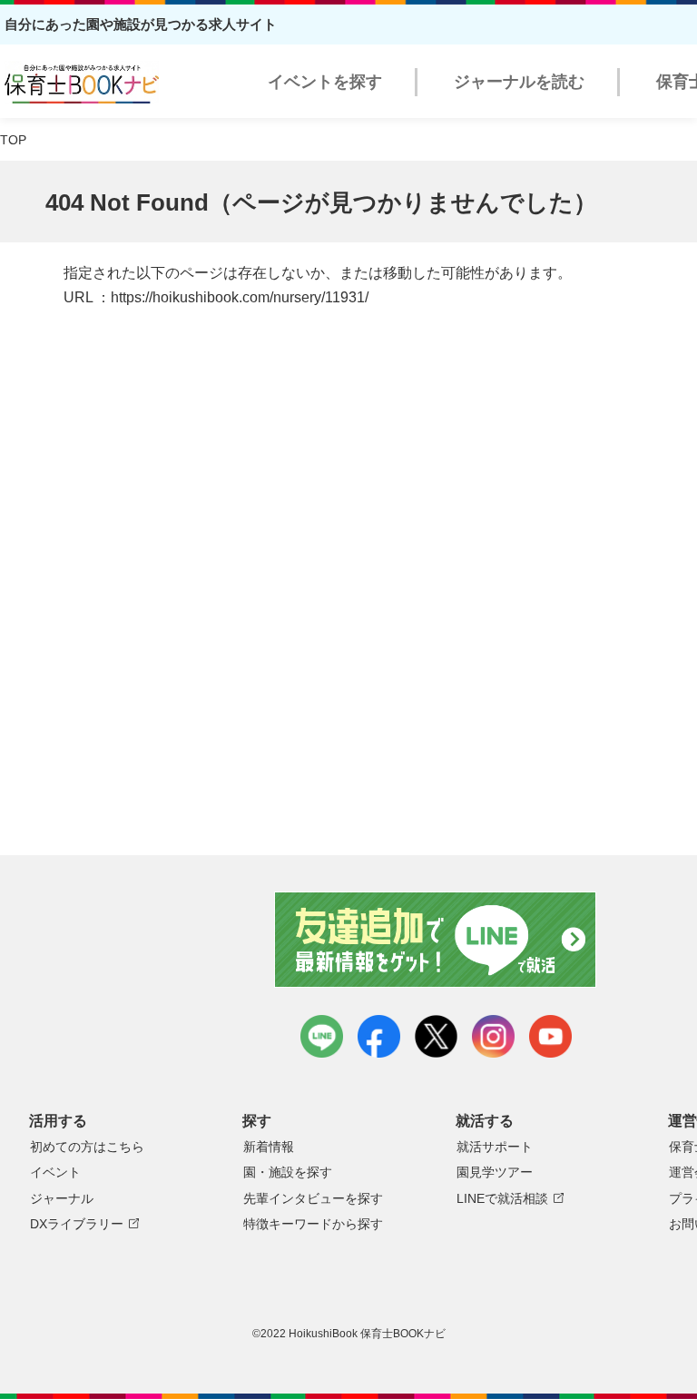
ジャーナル (61, 1198)
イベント (55, 1172)
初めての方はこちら (87, 1146)
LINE (321, 1036)
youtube (550, 1036)
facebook (379, 1036)
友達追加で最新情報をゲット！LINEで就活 (436, 940)
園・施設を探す (287, 1172)
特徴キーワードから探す (313, 1224)
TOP (13, 140)
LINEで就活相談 (502, 1198)
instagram (493, 1036)
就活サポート (494, 1146)
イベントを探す (325, 82)
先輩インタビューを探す (313, 1198)
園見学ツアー (494, 1172)
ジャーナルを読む (519, 82)
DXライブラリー (76, 1224)
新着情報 (268, 1146)
